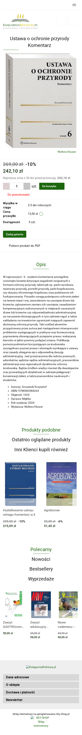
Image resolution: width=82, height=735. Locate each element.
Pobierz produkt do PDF (24, 246)
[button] (41, 677)
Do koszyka (49, 186)
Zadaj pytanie (14, 234)
